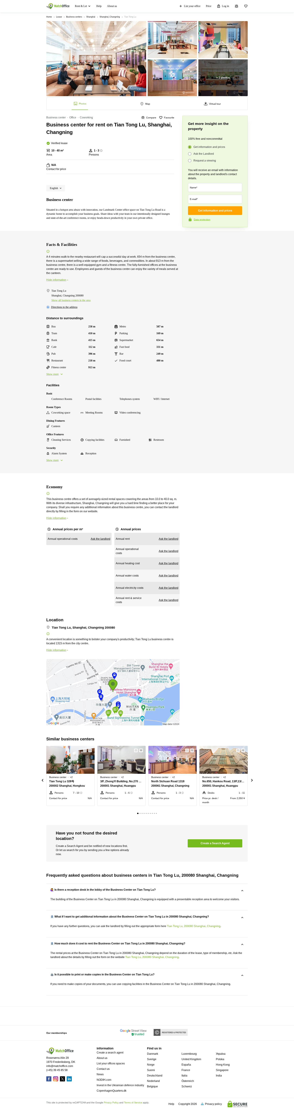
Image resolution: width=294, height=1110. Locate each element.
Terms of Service (133, 1102)
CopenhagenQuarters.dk (111, 1090)
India (219, 1075)
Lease (59, 17)
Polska (220, 1059)
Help (99, 6)
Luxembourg (189, 1053)
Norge (150, 1064)
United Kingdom (191, 1059)
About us (112, 6)
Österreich (188, 1081)
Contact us (103, 1068)
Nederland (153, 1081)
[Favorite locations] (246, 6)
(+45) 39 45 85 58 (57, 1070)
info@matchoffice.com (59, 1066)
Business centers (74, 17)
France (186, 1070)
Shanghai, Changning (110, 17)
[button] (83, 750)
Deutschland (154, 1075)
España (186, 1064)
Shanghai (90, 17)
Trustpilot (187, 234)
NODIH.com (104, 1079)
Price (208, 6)
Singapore (222, 1070)
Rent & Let (81, 6)
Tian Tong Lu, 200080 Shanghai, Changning (193, 926)
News (100, 1074)
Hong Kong (223, 1064)
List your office (192, 6)
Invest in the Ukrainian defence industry (120, 1085)
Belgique (152, 1086)
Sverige (151, 1059)
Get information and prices (209, 146)
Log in (225, 6)
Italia (184, 1075)
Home (49, 17)
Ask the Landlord (203, 153)
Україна (220, 1053)
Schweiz (187, 1086)
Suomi (151, 1070)
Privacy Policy (111, 1102)
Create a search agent (110, 1052)
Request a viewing (204, 160)
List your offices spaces (111, 1063)
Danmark (152, 1053)
